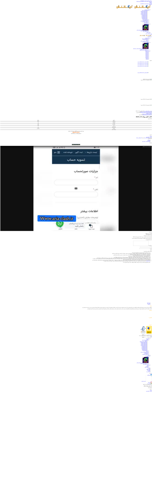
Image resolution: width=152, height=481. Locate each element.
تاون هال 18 (147, 51)
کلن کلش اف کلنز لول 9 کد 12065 (147, 107)
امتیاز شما (150, 232)
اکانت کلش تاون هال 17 (144, 335)
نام (151, 239)
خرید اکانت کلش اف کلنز (145, 10)
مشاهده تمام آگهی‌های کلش (143, 334)
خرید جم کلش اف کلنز (140, 355)
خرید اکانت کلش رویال (146, 19)
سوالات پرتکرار (150, 313)
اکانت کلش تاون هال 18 (144, 11)
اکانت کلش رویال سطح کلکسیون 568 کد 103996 (144, 261)
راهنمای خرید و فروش (146, 41)
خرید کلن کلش (150, 308)
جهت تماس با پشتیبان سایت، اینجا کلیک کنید (146, 3)
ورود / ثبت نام (148, 364)
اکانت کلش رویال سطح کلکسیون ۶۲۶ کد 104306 (144, 285)
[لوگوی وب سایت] (143, 8)
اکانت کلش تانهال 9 (144, 341)
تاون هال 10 (147, 57)
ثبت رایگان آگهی (149, 36)
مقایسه (149, 363)
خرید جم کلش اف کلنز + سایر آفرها (138, 48)
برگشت (146, 333)
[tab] (149, 132)
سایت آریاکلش (148, 253)
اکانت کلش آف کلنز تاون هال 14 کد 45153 (146, 105)
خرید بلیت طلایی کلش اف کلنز (145, 49)
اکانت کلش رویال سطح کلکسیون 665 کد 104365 (144, 291)
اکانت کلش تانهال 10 (144, 17)
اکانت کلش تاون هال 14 (144, 14)
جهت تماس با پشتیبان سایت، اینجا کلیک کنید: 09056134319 (144, 1)
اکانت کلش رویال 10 (139, 130)
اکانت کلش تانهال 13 (144, 338)
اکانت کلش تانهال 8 (144, 18)
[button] (149, 263)
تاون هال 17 (147, 52)
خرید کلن (147, 40)
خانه (151, 103)
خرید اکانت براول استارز (145, 21)
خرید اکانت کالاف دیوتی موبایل (148, 304)
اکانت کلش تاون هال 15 (144, 13)
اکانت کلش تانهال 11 (144, 16)
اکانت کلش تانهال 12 (144, 15)
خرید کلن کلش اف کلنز (145, 20)
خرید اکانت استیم (146, 22)
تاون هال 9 (147, 58)
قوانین (151, 311)
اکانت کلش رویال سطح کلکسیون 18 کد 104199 (144, 273)
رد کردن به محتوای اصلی (143, 0)
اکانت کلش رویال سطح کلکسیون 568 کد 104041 (144, 267)
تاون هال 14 (147, 54)
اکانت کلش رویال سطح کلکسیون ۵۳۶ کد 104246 (144, 279)
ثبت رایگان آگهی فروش (149, 33)
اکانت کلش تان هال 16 (144, 12)
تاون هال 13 (147, 55)
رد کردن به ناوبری (149, 0)
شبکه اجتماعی (150, 314)
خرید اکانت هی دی (146, 23)
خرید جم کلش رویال (146, 31)
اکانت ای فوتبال (146, 345)
